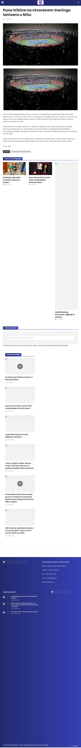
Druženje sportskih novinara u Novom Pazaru (11, 180)
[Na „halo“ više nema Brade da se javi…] (6, 614)
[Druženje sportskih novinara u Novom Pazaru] (14, 168)
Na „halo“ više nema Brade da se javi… (24, 612)
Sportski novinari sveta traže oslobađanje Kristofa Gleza (39, 180)
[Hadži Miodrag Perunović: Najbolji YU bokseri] (66, 236)
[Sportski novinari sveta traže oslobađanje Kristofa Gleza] (40, 168)
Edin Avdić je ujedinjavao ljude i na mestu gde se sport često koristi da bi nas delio (19, 530)
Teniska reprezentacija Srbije (20, 151)
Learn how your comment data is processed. (50, 345)
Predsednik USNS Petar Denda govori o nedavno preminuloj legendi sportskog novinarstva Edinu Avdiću (19, 498)
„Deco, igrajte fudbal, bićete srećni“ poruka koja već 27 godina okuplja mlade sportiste (19, 465)
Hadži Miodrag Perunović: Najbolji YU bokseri (65, 314)
